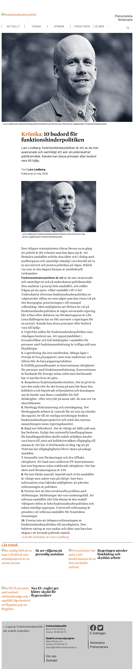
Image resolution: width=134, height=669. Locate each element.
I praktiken (82, 26)
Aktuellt (13, 26)
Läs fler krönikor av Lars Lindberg (46, 537)
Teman (36, 26)
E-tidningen (98, 633)
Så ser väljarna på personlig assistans (50, 552)
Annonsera (125, 20)
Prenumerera (123, 16)
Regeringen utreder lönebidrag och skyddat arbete (112, 554)
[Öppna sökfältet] (127, 28)
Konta (50, 660)
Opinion (59, 26)
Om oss (51, 656)
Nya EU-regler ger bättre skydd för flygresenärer (45, 591)
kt (55, 660)
